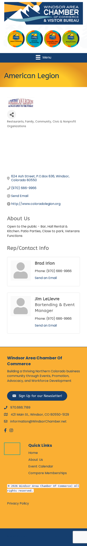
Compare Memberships (47, 473)
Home (33, 452)
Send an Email (46, 278)
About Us (35, 459)
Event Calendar (40, 466)
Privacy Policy (18, 503)
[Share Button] (11, 114)
